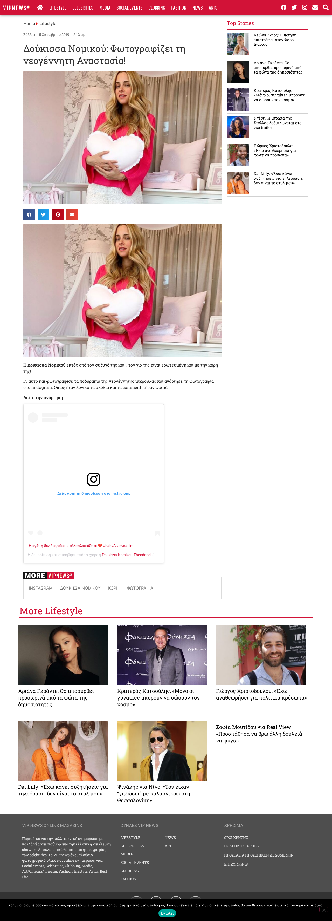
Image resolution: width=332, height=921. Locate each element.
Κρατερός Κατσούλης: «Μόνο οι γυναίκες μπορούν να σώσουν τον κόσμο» (279, 95)
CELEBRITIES (82, 7)
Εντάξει (167, 913)
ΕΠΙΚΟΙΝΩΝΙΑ (236, 864)
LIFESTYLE (57, 7)
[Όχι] (323, 909)
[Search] (326, 7)
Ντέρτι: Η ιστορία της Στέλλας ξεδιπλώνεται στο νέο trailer (277, 122)
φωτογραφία (140, 588)
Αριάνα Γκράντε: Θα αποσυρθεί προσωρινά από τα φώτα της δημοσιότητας (278, 67)
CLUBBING (157, 7)
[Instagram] (305, 7)
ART (168, 845)
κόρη (113, 588)
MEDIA (104, 7)
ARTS (213, 7)
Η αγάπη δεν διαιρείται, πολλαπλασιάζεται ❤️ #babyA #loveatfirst (81, 546)
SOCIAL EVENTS (129, 7)
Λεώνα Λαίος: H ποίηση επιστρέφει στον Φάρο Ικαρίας (275, 39)
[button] (29, 214)
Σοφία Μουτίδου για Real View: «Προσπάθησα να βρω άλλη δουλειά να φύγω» (259, 733)
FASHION (178, 7)
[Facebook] (284, 7)
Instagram (41, 588)
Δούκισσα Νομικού (80, 588)
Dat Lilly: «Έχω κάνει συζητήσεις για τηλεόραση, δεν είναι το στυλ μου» (278, 178)
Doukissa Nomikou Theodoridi (126, 555)
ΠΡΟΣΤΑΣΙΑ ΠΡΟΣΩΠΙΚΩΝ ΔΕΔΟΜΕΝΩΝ (259, 855)
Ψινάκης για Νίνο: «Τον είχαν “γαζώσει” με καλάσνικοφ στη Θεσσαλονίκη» (153, 793)
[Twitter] (294, 7)
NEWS (197, 7)
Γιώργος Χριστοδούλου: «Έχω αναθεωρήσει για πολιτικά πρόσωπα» (275, 150)
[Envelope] (315, 7)
